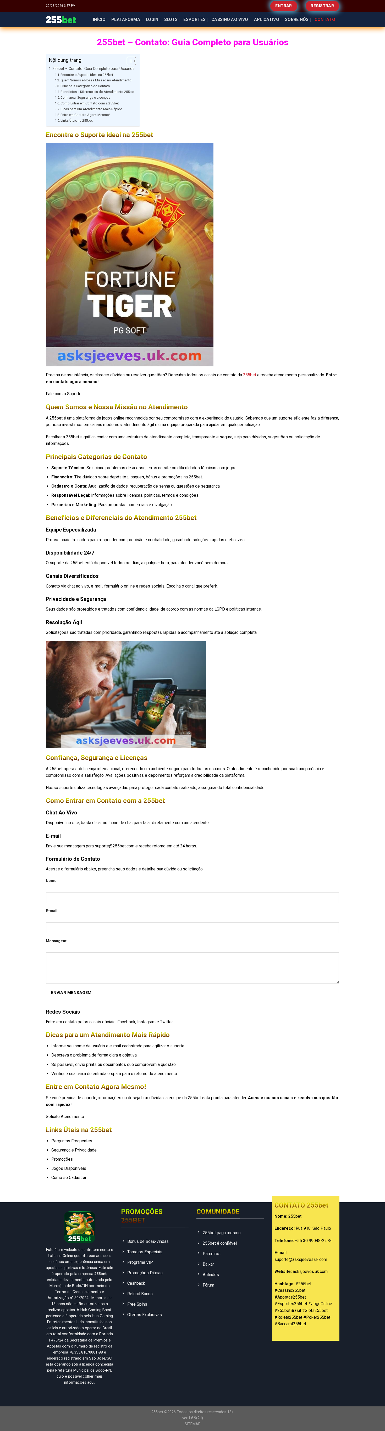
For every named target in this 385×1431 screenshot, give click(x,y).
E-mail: (52, 911)
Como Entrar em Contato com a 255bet (89, 103)
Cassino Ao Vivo (229, 19)
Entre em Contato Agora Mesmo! (85, 115)
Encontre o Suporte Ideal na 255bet (86, 75)
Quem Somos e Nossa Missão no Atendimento (95, 80)
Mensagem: (56, 941)
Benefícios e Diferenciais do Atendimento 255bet (97, 92)
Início (99, 19)
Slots (171, 19)
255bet (249, 374)
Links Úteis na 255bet (76, 120)
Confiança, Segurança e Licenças (85, 97)
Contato (325, 19)
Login (152, 19)
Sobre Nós (297, 19)
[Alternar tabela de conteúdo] (129, 61)
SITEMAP (193, 1424)
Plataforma (125, 19)
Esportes (194, 19)
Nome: (52, 881)
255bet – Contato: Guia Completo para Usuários (93, 68)
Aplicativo (266, 19)
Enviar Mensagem (71, 992)
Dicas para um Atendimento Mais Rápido (91, 109)
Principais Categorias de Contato (85, 86)
